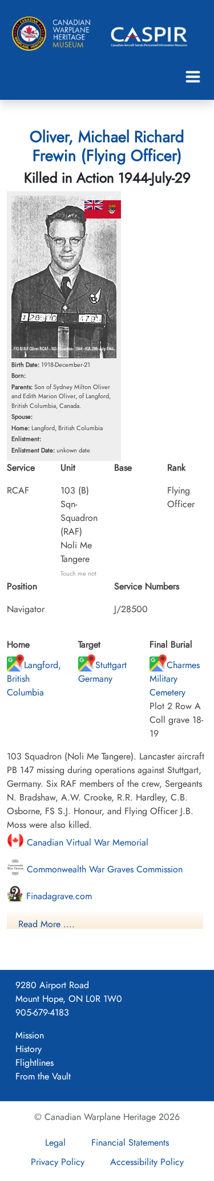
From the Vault (43, 1076)
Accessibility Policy (147, 1161)
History (28, 1048)
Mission (29, 1035)
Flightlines (34, 1062)
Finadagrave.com (57, 896)
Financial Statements (130, 1142)
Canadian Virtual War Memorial (86, 842)
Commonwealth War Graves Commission (103, 869)
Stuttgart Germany (102, 671)
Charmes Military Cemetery (175, 678)
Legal (55, 1142)
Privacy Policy (57, 1161)
